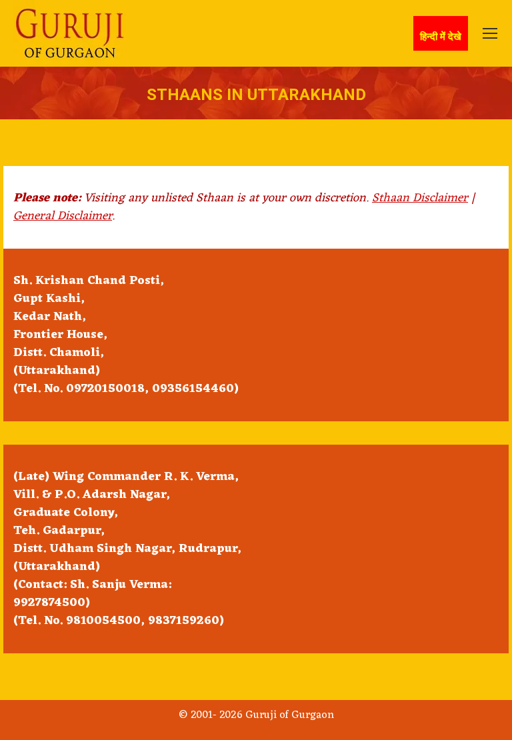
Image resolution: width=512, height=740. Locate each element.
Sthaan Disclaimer (420, 198)
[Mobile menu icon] (490, 33)
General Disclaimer (62, 216)
